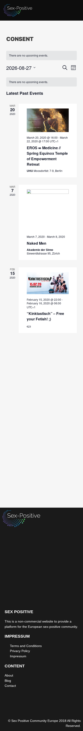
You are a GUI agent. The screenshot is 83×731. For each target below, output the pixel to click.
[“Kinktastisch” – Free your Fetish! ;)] (48, 283)
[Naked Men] (48, 210)
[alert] (41, 55)
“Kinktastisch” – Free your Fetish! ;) (45, 316)
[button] (75, 11)
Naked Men (36, 243)
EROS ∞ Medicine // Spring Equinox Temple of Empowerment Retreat (47, 156)
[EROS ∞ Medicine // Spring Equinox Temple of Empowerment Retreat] (48, 120)
